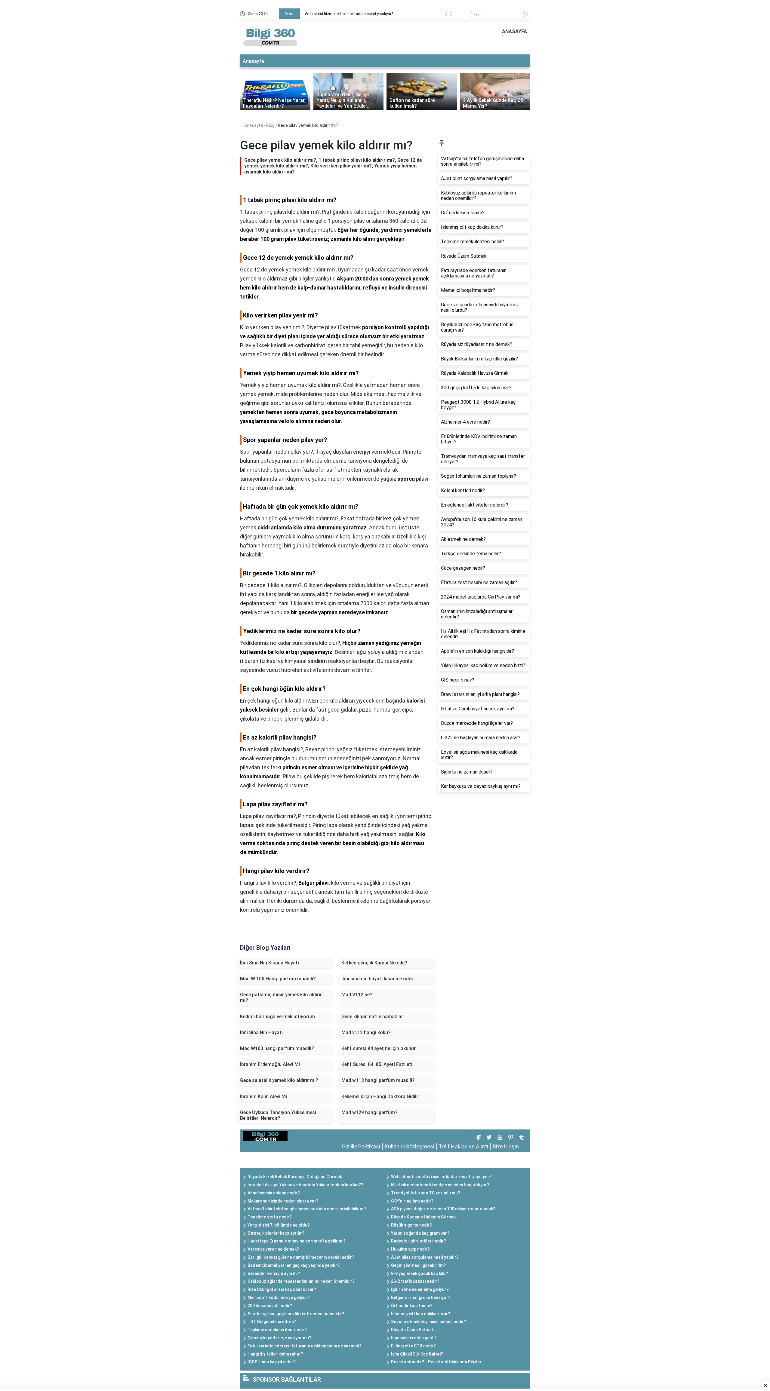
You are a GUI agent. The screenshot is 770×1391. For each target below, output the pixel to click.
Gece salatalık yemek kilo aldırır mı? (279, 1080)
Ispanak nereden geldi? (414, 1337)
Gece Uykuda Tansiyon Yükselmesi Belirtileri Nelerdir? (278, 1115)
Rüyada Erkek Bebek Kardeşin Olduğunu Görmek (295, 1176)
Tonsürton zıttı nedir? (270, 1217)
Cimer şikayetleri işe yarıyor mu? (279, 1337)
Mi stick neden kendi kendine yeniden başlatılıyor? (440, 1184)
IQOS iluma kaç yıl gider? (272, 1361)
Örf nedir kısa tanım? (412, 1305)
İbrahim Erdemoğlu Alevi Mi (270, 1064)
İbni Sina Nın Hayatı (261, 1032)
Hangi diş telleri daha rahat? (275, 1354)
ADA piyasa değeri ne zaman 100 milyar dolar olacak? (443, 1208)
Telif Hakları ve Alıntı (463, 1146)
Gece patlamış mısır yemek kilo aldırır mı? (281, 997)
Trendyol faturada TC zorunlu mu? (425, 1192)
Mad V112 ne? (356, 994)
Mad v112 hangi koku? (366, 1032)
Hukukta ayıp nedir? (410, 1249)
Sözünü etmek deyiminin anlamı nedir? (428, 1321)
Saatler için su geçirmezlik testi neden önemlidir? (296, 1313)
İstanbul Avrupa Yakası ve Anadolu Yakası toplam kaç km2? (305, 1184)
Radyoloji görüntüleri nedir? (418, 1241)
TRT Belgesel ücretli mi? (272, 1321)
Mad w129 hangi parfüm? (369, 1112)
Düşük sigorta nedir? (411, 1225)
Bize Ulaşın (506, 1146)
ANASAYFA (514, 31)
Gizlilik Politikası (361, 1146)
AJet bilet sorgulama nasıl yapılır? (425, 1257)
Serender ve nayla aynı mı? (274, 1273)
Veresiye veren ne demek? (273, 1249)
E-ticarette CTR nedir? (413, 1346)
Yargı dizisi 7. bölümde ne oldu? (279, 1225)
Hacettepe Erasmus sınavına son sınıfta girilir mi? (297, 1241)
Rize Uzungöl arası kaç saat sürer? (282, 1289)
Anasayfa (253, 61)
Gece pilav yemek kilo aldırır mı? (308, 125)
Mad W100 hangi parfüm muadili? (277, 1048)
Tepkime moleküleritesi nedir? (277, 1329)
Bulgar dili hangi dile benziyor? (421, 1297)
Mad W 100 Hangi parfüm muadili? (278, 979)
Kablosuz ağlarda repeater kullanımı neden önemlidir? (301, 1281)
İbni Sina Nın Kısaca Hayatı (269, 963)
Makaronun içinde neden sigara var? (283, 1201)
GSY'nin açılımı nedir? (412, 1201)
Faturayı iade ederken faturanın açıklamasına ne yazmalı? (305, 1346)
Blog (271, 125)
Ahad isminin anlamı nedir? (274, 1192)
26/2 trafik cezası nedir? (415, 1281)
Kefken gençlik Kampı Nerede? (374, 963)
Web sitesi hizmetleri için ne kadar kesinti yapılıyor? (349, 13)
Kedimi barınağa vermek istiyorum (277, 1016)
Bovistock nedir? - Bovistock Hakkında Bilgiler (436, 1361)
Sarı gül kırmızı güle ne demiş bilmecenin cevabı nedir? (301, 1257)
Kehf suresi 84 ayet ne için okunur (378, 1048)
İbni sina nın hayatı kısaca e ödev (377, 979)
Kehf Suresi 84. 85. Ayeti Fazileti (376, 1064)
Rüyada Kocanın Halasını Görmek (424, 1217)
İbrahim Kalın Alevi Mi (263, 1096)
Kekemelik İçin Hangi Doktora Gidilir (380, 1096)
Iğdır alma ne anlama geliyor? (420, 1289)
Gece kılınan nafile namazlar (372, 1016)
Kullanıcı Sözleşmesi (409, 1146)
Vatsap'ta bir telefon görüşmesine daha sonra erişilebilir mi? (307, 1208)
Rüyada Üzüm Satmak (412, 1329)
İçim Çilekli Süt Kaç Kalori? (417, 1354)
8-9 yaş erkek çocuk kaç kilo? (419, 1273)
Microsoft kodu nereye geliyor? (279, 1297)
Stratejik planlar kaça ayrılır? (276, 1233)
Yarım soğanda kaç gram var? (420, 1233)
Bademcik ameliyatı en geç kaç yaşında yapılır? (294, 1265)
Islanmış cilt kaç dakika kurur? (420, 1313)
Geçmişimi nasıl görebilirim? (418, 1265)
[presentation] (446, 15)
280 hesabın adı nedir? (270, 1305)
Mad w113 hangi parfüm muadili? (378, 1080)
